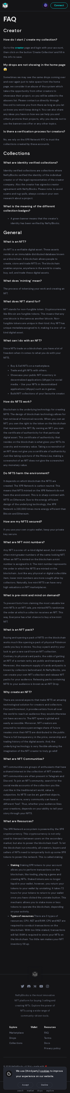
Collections (16, 153)
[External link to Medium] (35, 986)
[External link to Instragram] (47, 986)
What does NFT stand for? (21, 301)
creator (19, 47)
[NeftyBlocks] (5, 5)
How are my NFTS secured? (22, 521)
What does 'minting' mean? (22, 281)
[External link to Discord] (29, 986)
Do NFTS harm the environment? (26, 473)
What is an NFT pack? (18, 630)
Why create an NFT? (17, 692)
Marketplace (16, 1032)
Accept (25, 1085)
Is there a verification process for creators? (34, 131)
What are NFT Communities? (23, 759)
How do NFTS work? (17, 401)
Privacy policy (52, 1048)
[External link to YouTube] (41, 986)
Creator (12, 31)
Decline (44, 1085)
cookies (45, 1071)
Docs (47, 1043)
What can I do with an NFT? (22, 340)
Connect (59, 5)
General (12, 233)
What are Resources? (18, 821)
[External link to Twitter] (22, 986)
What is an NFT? (14, 241)
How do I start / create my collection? (30, 39)
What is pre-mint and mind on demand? (31, 595)
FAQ (46, 1032)
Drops (12, 1038)
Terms (47, 1038)
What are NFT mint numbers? (24, 542)
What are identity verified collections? (30, 163)
